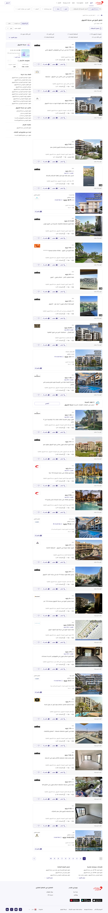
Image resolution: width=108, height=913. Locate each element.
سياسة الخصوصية (88, 909)
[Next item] (8, 61)
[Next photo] (100, 52)
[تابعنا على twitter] (11, 909)
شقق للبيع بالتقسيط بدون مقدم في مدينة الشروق (58, 870)
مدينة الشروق (94, 9)
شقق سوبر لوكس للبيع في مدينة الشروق (60, 875)
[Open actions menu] (35, 64)
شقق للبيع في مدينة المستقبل (23, 111)
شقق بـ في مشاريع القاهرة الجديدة (23, 135)
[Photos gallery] (88, 52)
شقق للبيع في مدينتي (25, 113)
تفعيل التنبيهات (95, 28)
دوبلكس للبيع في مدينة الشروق (23, 87)
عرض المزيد (14, 37)
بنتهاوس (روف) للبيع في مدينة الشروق (21, 96)
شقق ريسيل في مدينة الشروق (62, 873)
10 (50, 858)
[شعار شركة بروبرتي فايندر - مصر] (99, 3)
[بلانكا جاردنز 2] (67, 203)
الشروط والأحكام (98, 909)
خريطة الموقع (63, 909)
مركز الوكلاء (49, 892)
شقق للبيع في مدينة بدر (25, 116)
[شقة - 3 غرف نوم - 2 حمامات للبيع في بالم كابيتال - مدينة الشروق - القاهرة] (67, 335)
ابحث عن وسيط (66, 3)
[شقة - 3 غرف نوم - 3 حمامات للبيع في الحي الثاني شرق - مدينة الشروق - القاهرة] (67, 81)
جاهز (9, 23)
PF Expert (50, 895)
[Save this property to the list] (38, 64)
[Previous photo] (76, 52)
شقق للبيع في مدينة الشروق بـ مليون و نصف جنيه (90, 875)
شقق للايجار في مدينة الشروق (24, 128)
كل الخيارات (25, 23)
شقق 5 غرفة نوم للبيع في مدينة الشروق (21, 103)
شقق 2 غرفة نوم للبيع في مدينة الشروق (21, 82)
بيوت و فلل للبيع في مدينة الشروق (23, 80)
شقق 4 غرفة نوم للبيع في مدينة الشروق (21, 92)
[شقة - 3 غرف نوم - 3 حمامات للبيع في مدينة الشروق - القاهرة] (67, 54)
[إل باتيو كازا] (67, 527)
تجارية (73, 3)
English (41, 909)
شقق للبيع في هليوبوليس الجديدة (23, 118)
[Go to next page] (34, 858)
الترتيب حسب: (17, 28)
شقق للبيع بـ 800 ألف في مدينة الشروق (93, 873)
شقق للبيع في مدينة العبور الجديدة (22, 120)
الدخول (8, 3)
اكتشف (59, 3)
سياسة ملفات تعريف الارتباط (75, 909)
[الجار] (67, 840)
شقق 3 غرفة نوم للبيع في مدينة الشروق (21, 78)
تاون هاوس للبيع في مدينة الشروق (22, 85)
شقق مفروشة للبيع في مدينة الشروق (22, 99)
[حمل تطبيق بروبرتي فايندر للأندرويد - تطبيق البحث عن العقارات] (86, 900)
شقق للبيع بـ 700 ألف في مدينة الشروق (93, 870)
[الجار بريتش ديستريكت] (67, 359)
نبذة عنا (75, 892)
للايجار (86, 3)
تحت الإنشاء (17, 23)
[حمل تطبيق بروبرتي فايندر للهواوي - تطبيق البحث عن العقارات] (75, 900)
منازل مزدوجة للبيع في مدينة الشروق (22, 89)
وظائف (76, 895)
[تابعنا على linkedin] (7, 909)
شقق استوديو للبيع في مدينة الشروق (22, 101)
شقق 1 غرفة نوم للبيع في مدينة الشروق (21, 94)
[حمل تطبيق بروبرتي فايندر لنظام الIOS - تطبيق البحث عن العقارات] (97, 900)
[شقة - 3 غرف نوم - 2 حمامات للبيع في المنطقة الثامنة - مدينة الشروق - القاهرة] (67, 552)
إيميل (53, 64)
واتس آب (45, 64)
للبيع (91, 3)
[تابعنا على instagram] (20, 909)
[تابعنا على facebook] (16, 909)
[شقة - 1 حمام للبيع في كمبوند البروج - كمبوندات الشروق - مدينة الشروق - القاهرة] (67, 151)
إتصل (61, 64)
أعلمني (47, 403)
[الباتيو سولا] (67, 683)
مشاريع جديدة (80, 3)
